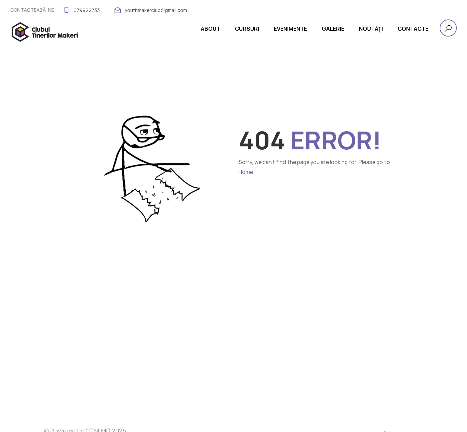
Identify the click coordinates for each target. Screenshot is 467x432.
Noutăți (371, 28)
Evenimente (290, 28)
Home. (246, 172)
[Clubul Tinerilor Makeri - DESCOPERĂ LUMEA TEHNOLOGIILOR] (44, 32)
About (210, 28)
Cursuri (247, 28)
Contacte (413, 28)
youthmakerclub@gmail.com (156, 10)
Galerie (333, 28)
